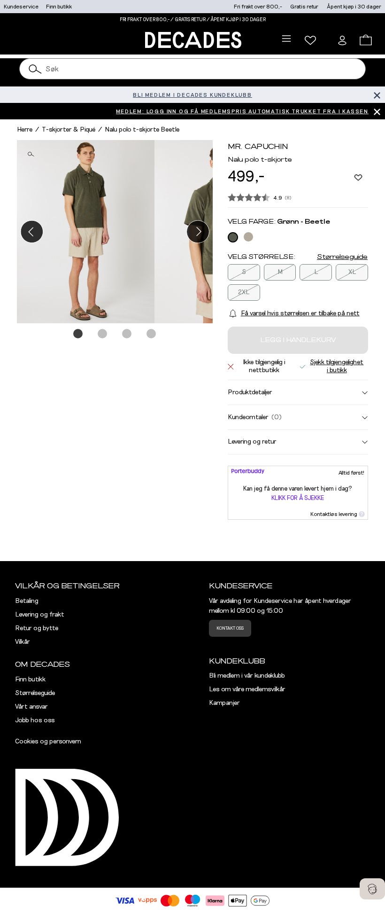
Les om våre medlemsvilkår (247, 689)
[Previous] (32, 231)
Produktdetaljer (250, 392)
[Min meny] (310, 40)
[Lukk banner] (377, 94)
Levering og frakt (39, 614)
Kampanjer (224, 703)
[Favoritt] (358, 177)
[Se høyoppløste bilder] (85, 232)
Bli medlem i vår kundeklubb (247, 675)
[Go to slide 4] (151, 334)
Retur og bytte (36, 628)
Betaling (26, 601)
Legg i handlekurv (298, 340)
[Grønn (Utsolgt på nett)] (233, 237)
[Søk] (35, 69)
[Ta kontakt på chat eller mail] (372, 888)
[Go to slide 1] (78, 334)
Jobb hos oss (35, 720)
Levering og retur (252, 441)
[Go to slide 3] (127, 334)
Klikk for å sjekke (297, 498)
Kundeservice (21, 6)
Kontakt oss (230, 628)
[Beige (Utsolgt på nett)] (248, 237)
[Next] (198, 231)
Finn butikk (59, 6)
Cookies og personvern (48, 741)
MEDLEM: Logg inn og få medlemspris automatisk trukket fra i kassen (242, 111)
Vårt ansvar (31, 706)
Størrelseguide (342, 257)
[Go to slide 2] (102, 334)
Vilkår (22, 642)
